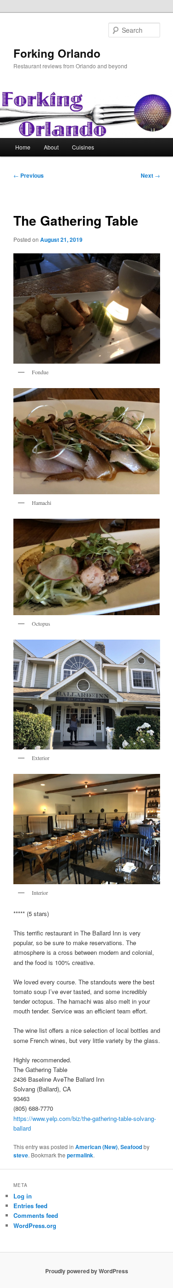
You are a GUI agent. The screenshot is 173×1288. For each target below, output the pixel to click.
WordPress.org (34, 1225)
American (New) (96, 1147)
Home (22, 147)
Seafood (131, 1147)
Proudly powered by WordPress (86, 1271)
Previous (28, 175)
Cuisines (83, 147)
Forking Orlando (57, 53)
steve (20, 1155)
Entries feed (30, 1205)
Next (150, 175)
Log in (22, 1196)
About (51, 147)
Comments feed (35, 1215)
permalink (80, 1155)
